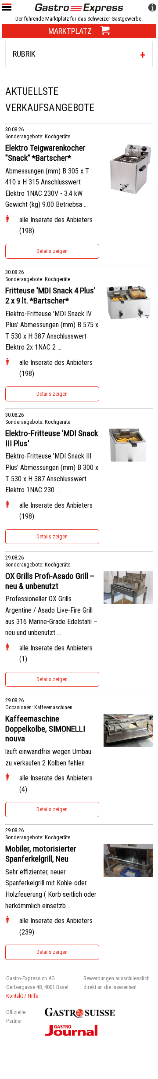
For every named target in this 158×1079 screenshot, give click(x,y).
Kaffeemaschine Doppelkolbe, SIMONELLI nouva (45, 729)
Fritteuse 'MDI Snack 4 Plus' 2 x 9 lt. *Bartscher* (50, 296)
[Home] (79, 8)
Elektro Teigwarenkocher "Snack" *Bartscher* (45, 153)
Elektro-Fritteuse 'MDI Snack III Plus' (51, 438)
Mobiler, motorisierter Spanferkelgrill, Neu (40, 854)
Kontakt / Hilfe (22, 995)
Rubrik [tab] (24, 53)
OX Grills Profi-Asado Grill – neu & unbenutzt (50, 581)
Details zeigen (52, 251)
